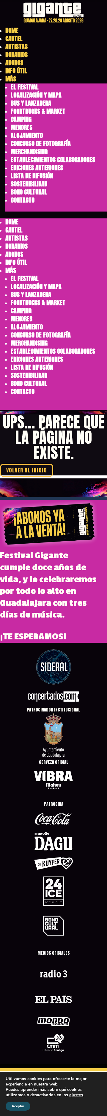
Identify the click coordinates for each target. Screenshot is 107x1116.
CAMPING (21, 119)
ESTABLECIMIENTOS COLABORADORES (53, 159)
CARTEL (14, 38)
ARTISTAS (16, 46)
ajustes (76, 1095)
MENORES (21, 127)
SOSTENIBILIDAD (29, 183)
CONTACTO (22, 200)
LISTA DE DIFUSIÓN (32, 175)
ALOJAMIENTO (27, 135)
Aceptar (18, 1106)
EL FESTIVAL (25, 87)
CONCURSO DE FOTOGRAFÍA (41, 143)
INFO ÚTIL (16, 70)
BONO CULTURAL (29, 192)
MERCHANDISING (29, 151)
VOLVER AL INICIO (26, 470)
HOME (11, 30)
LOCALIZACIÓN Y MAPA (36, 95)
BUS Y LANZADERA (31, 103)
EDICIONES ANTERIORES (37, 167)
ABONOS (14, 62)
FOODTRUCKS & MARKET (38, 111)
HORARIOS (16, 54)
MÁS (10, 78)
